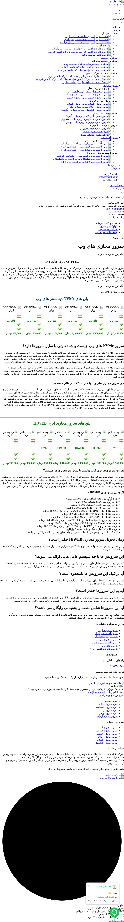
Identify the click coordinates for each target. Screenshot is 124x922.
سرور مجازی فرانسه (106, 730)
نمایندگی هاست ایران (74, 64)
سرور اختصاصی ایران (73, 143)
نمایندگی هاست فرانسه (71, 70)
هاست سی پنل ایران (76, 36)
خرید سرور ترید (109, 710)
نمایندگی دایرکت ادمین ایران (63, 76)
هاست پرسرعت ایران (106, 636)
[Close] (122, 22)
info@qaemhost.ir (97, 692)
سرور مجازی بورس (107, 639)
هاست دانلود (88, 54)
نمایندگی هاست (109, 57)
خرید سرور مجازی (108, 704)
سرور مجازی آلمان (107, 739)
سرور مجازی (110, 85)
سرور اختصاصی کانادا (73, 162)
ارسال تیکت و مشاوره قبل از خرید (105, 683)
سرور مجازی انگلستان (105, 742)
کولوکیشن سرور (109, 226)
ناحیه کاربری (111, 174)
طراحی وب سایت (108, 229)
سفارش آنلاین (116, 920)
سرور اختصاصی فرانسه (70, 155)
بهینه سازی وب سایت (106, 232)
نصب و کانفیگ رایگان (106, 223)
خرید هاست (111, 701)
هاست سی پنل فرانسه (72, 42)
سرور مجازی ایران (108, 630)
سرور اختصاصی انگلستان (67, 158)
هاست (114, 30)
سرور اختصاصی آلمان (73, 146)
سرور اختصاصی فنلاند (73, 149)
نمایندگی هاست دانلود (74, 82)
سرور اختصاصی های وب (104, 642)
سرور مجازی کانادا (108, 736)
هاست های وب (110, 645)
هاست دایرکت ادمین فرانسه (62, 51)
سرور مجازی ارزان (107, 716)
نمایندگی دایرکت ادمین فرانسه (52, 79)
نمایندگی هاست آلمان (74, 67)
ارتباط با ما (112, 168)
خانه (115, 27)
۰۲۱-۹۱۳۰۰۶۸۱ (115, 666)
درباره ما (113, 165)
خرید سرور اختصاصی (106, 707)
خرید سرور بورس (108, 713)
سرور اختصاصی (109, 137)
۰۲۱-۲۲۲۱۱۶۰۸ (115, 4)
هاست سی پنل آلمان (75, 39)
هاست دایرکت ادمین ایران (66, 48)
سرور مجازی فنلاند (107, 733)
